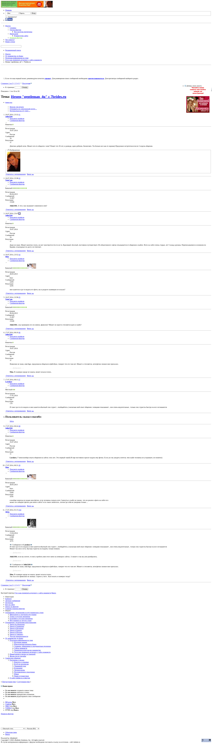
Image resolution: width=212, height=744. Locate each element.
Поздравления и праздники (24, 672)
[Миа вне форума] (31, 268)
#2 (19, 178)
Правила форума (7, 714)
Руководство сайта (21, 36)
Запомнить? (12, 17)
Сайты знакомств (20, 648)
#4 (19, 255)
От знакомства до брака (14, 638)
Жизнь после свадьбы (18, 656)
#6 (19, 332)
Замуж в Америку (16, 634)
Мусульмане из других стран (20, 620)
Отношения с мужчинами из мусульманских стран (24, 613)
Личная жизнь (19, 670)
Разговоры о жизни (17, 660)
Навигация (14, 34)
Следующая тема (23, 682)
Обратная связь (11, 732)
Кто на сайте (10, 605)
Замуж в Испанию (17, 628)
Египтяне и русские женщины (21, 618)
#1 (19, 115)
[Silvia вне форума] (31, 527)
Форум (7, 26)
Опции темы (8, 102)
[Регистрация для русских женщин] (197, 112)
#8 (19, 426)
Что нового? (10, 40)
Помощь (8, 10)
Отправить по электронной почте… (23, 109)
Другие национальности (19, 636)
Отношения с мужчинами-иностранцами (20, 622)
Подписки (9, 603)
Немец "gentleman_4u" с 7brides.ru (38, 97)
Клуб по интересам (21, 664)
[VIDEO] (8, 708)
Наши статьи (10, 42)
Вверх (30, 174)
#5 (19, 297)
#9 (19, 465)
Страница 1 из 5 (7, 83)
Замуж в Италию (16, 632)
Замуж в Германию (17, 626)
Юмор (16, 674)
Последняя (26, 83)
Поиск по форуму (12, 607)
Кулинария (18, 668)
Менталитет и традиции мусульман (23, 614)
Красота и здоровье (21, 662)
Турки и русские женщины (20, 616)
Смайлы (8, 704)
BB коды (8, 702)
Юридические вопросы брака (25, 644)
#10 (20, 510)
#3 (19, 213)
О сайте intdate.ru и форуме (20, 678)
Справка (13, 28)
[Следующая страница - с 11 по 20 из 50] (21, 83)
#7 (19, 380)
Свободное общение (13, 658)
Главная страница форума (15, 609)
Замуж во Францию (17, 624)
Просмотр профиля (17, 118)
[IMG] (7, 706)
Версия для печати (17, 107)
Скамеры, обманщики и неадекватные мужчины (32, 646)
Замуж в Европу (16, 630)
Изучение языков (20, 642)
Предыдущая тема (9, 682)
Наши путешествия (21, 676)
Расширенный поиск (13, 50)
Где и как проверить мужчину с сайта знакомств (32, 652)
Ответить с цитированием (15, 174)
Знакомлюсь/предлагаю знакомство (27, 650)
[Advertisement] (41, 71)
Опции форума (15, 30)
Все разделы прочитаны (23, 32)
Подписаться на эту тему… (20, 111)
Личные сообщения (12, 601)
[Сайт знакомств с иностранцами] (198, 93)
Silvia (12, 421)
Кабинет (8, 599)
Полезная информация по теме (21, 640)
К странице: (10, 87)
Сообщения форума (17, 120)
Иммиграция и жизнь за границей (22, 654)
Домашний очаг (20, 666)
